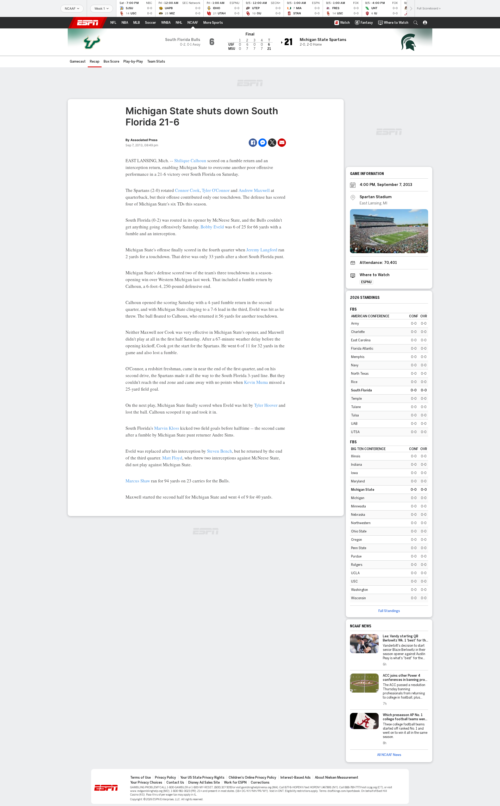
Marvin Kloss (166, 428)
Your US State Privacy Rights (202, 777)
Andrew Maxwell (254, 190)
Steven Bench (219, 451)
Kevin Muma (256, 382)
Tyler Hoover (266, 405)
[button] (416, 23)
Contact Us (175, 782)
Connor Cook (187, 190)
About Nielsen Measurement (336, 777)
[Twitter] (272, 142)
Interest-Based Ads (295, 777)
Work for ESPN (235, 782)
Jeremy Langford (261, 250)
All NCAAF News (389, 755)
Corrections (260, 782)
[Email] (282, 142)
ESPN (87, 22)
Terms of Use (140, 777)
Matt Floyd (172, 458)
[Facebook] (253, 142)
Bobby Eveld (212, 227)
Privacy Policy (165, 777)
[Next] (411, 8)
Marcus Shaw (138, 481)
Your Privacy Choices (146, 782)
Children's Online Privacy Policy (252, 777)
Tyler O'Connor (216, 190)
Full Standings (389, 611)
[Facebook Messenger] (262, 142)
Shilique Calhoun (190, 160)
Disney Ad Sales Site (204, 782)
